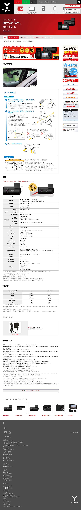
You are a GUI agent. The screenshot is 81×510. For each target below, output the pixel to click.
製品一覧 (47, 2)
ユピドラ (5, 492)
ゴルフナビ (6, 464)
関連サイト (9, 488)
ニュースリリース (7, 501)
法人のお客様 (6, 504)
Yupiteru (7, 7)
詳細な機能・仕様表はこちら (10, 181)
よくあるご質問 (7, 474)
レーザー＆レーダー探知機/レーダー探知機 (32, 13)
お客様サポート (54, 2)
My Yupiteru (5, 490)
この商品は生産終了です (70, 120)
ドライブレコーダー (20, 12)
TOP (74, 432)
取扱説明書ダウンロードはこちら (26, 181)
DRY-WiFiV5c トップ (26, 390)
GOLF (25, 2)
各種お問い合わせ (8, 480)
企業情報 (5, 498)
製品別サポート (7, 472)
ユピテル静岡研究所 (7, 493)
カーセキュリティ (54, 12)
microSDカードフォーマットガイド (43, 37)
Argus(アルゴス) (8, 452)
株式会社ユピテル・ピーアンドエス (11, 496)
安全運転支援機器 (8, 454)
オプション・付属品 (8, 477)
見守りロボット (7, 457)
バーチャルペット (8, 458)
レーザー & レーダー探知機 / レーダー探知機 (13, 442)
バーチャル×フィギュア (9, 460)
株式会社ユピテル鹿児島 (8, 495)
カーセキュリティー (8, 448)
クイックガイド (26, 37)
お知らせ (5, 500)
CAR (18, 2)
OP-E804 (30, 327)
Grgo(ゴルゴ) (8, 451)
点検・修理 (6, 478)
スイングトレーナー (8, 466)
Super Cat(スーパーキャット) (11, 443)
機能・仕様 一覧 (13, 37)
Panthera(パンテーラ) (9, 449)
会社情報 (41, 2)
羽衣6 (4, 469)
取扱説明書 (6, 475)
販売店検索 (5, 483)
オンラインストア (7, 486)
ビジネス (33, 2)
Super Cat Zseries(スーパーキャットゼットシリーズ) (16, 445)
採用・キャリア (6, 503)
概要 (5, 37)
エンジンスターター (43, 12)
